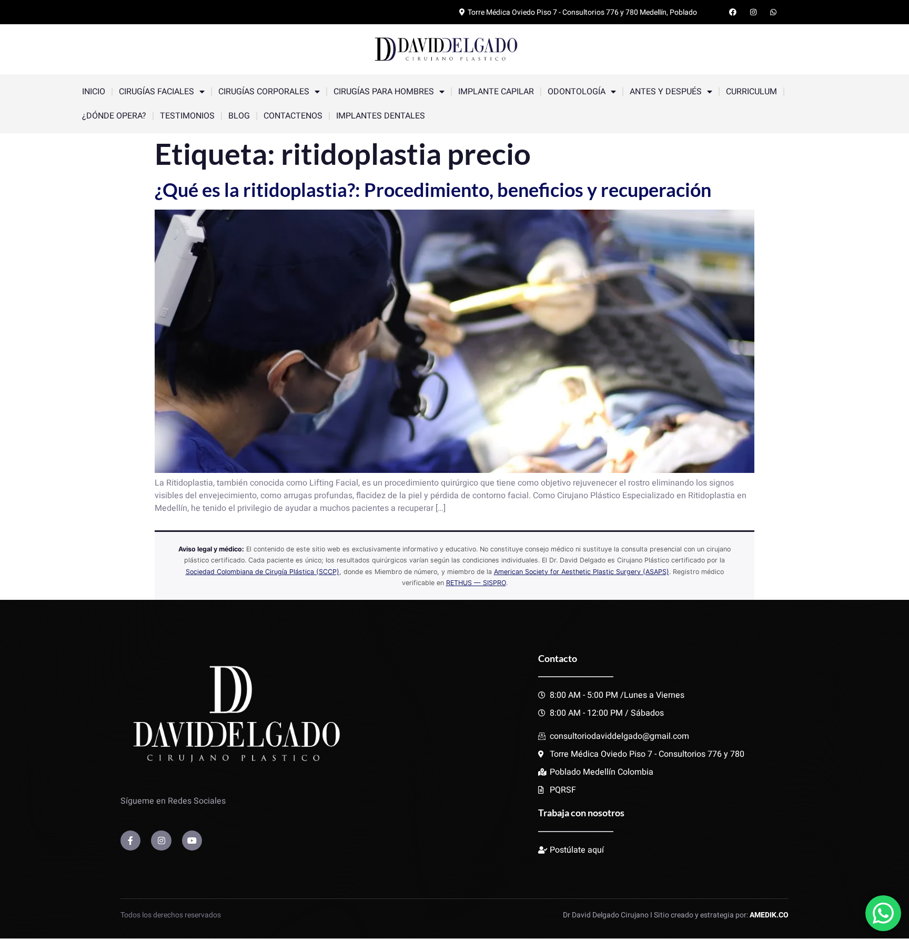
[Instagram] (161, 841)
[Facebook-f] (130, 841)
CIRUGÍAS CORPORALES (263, 91)
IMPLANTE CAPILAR (496, 91)
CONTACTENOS (293, 116)
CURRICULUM (751, 91)
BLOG (239, 116)
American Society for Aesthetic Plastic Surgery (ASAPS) (581, 572)
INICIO (93, 91)
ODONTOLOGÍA (576, 91)
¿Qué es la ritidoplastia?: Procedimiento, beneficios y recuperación (433, 189)
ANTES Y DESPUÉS (666, 91)
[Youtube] (192, 841)
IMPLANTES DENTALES (380, 116)
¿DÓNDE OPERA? (114, 116)
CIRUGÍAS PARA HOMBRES (384, 91)
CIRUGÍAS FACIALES (156, 91)
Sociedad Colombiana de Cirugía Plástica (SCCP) (262, 572)
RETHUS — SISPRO (476, 583)
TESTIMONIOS (187, 116)
